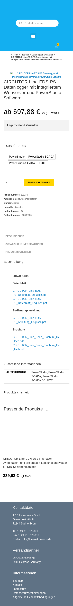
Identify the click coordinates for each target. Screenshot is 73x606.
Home (16, 55)
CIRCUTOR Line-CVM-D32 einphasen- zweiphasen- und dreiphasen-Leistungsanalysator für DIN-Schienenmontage (35, 462)
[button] (33, 36)
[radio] (17, 156)
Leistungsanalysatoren (42, 55)
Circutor (15, 203)
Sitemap (18, 580)
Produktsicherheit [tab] (18, 252)
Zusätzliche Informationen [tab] (24, 244)
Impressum (19, 588)
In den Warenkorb (39, 182)
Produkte (25, 55)
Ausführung (16, 146)
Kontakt (17, 584)
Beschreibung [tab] (14, 236)
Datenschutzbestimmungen (29, 593)
